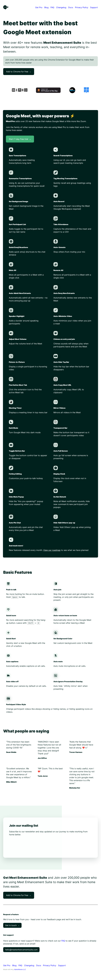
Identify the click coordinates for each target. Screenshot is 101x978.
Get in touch (12, 925)
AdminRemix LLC (20, 969)
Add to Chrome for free (18, 71)
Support (94, 7)
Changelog (61, 7)
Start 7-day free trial (20, 139)
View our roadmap (51, 550)
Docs (70, 7)
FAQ (52, 7)
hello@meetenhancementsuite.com (21, 949)
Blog (46, 7)
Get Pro (38, 7)
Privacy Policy (81, 7)
